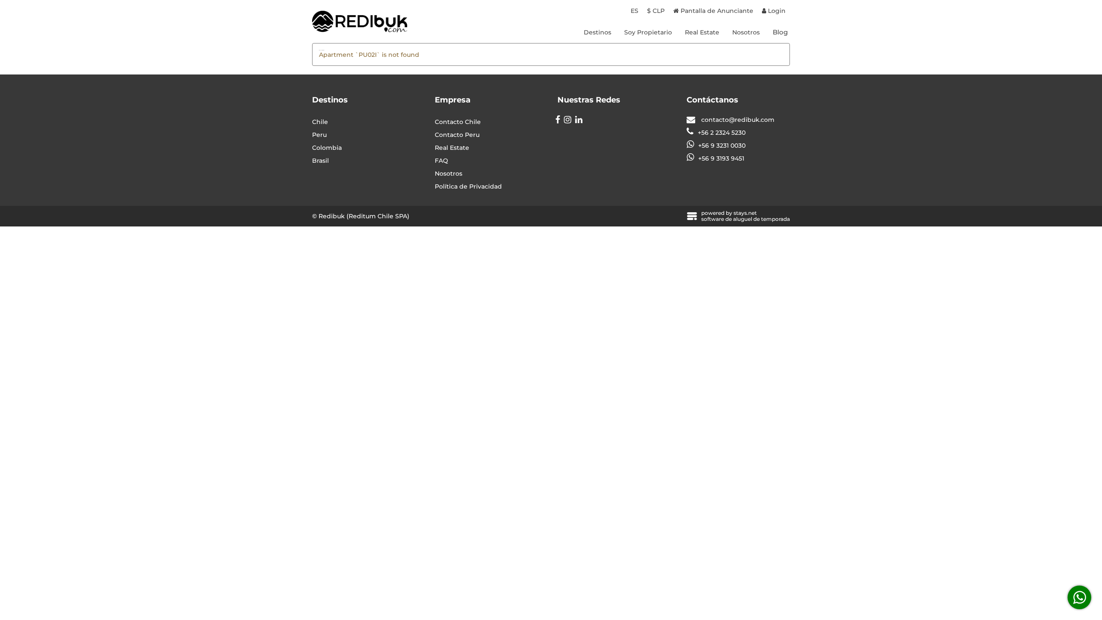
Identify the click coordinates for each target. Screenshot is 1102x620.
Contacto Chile (458, 122)
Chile (320, 122)
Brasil (320, 160)
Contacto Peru (457, 135)
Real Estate (702, 32)
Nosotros (746, 32)
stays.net (745, 213)
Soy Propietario (648, 32)
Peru (319, 135)
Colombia (327, 148)
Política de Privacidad (468, 186)
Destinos (597, 32)
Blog (780, 32)
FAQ (441, 160)
